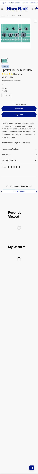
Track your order (13, 3)
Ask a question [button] (19, 191)
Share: (3, 167)
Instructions (5, 155)
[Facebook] (8, 167)
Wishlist (24, 3)
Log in (3, 3)
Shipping (4, 80)
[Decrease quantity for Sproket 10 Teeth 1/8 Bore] (3, 95)
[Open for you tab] (31, 467)
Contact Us (34, 3)
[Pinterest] (14, 167)
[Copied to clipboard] (19, 167)
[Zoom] (35, 21)
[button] (7, 74)
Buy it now (19, 115)
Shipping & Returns (9, 160)
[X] (11, 167)
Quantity (4, 91)
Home (3, 16)
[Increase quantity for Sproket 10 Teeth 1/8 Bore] (9, 95)
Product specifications (10, 149)
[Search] (32, 9)
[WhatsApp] (17, 167)
